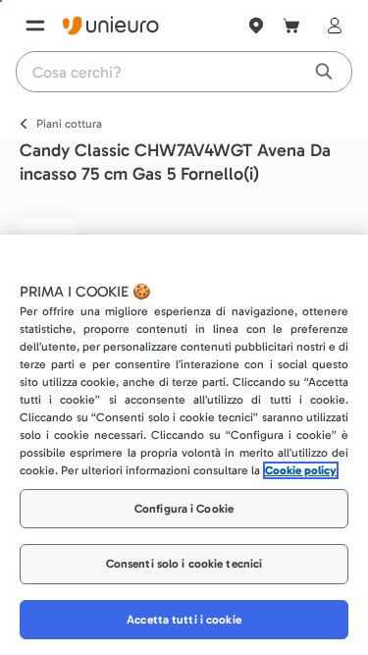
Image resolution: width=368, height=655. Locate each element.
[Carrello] (291, 25)
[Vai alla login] (330, 25)
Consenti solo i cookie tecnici (184, 564)
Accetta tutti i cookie (184, 620)
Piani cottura (69, 124)
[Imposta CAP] (256, 25)
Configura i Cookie (184, 509)
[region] (184, 445)
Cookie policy (301, 470)
